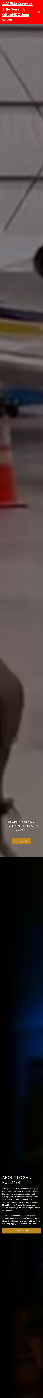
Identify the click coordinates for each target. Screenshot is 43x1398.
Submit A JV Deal (21, 841)
